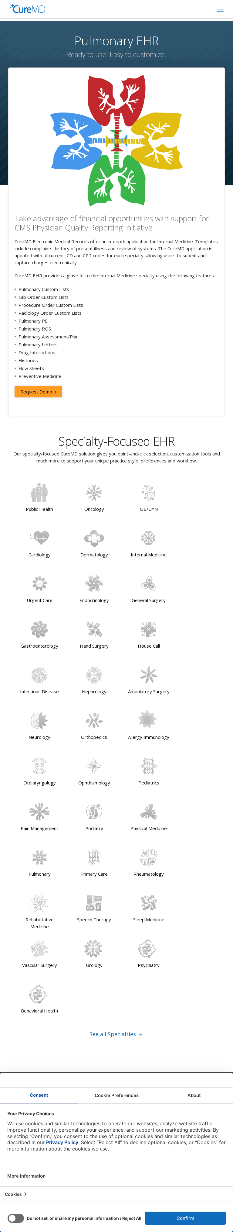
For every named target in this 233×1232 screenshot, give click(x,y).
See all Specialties (113, 1034)
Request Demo (36, 392)
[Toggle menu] (220, 9)
